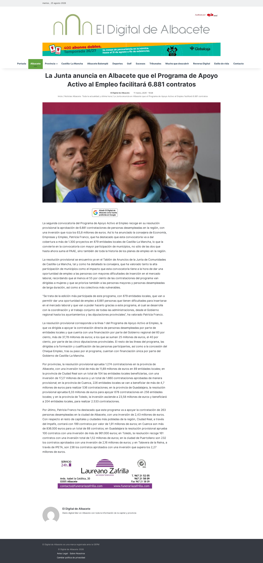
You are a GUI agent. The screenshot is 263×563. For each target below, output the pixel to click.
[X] (71, 518)
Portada (21, 63)
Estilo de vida (221, 63)
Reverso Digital (201, 63)
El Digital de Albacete (120, 93)
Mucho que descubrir (177, 63)
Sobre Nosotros (77, 553)
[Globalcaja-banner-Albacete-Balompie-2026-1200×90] (131, 49)
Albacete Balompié (97, 63)
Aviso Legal (62, 553)
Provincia (50, 63)
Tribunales (155, 63)
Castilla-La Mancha (72, 63)
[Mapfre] (105, 487)
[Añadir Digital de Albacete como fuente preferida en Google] (105, 212)
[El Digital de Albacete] (131, 24)
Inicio (60, 96)
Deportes (117, 63)
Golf (129, 63)
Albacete (35, 63)
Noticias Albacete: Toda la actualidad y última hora (88, 96)
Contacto (238, 63)
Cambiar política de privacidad (71, 557)
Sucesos (140, 63)
